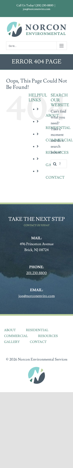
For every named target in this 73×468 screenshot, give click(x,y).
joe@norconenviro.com (36, 9)
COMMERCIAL (16, 336)
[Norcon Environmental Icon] (36, 368)
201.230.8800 (36, 273)
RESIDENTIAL (37, 330)
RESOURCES (48, 336)
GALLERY (12, 342)
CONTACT (55, 177)
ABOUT (10, 330)
